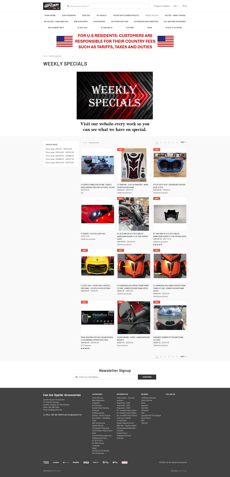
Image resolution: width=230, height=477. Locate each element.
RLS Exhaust (102, 15)
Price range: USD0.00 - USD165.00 (59, 149)
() (185, 6)
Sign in (158, 6)
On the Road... (122, 421)
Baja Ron (144, 405)
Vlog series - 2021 (123, 405)
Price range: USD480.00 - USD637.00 (60, 159)
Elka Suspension (69, 15)
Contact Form (122, 433)
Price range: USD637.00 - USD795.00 (60, 163)
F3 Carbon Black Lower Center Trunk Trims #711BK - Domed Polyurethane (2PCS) (169, 288)
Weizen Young (182, 471)
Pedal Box (86, 15)
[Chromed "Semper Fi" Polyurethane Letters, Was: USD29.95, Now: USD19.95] (170, 317)
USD (175, 6)
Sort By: (85, 143)
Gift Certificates (98, 453)
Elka (142, 413)
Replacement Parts (56, 28)
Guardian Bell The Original (151, 415)
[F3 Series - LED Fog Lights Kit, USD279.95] (97, 214)
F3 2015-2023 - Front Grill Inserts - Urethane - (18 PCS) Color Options (96, 287)
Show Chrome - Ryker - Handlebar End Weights (133, 338)
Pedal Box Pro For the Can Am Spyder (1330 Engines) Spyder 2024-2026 (97, 338)
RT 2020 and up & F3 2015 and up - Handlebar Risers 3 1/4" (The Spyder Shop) (132, 236)
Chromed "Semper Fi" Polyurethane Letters (168, 338)
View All (144, 423)
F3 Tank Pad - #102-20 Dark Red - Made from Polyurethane (132, 186)
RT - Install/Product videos (127, 410)
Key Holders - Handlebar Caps (56, 22)
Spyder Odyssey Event (125, 423)
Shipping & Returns (124, 436)
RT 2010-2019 (82, 28)
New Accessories (81, 22)
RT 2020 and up (106, 28)
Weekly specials (152, 15)
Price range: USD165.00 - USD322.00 (60, 152)
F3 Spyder (130, 28)
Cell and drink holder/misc (175, 22)
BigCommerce (56, 471)
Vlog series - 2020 (123, 408)
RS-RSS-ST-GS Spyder (174, 28)
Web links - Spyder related (126, 426)
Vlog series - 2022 (123, 403)
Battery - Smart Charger (175, 15)
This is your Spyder (124, 418)
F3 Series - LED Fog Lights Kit (93, 234)
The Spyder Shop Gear (119, 22)
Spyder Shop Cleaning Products (126, 15)
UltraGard (145, 410)
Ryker (149, 28)
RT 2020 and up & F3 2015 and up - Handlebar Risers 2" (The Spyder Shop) (169, 235)
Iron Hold (144, 408)
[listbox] (97, 143)
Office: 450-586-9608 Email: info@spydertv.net (63, 415)
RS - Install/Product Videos (127, 415)
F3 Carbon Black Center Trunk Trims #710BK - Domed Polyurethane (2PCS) (133, 287)
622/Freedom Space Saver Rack (146, 22)
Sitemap (120, 438)
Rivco (143, 403)
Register (166, 6)
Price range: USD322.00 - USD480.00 (60, 156)
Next (183, 142)
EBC (142, 421)
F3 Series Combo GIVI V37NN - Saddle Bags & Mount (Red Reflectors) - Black (98, 186)
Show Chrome (50, 15)
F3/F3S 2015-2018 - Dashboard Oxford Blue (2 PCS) (169, 186)
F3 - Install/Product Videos (127, 413)
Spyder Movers (99, 22)
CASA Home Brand (148, 398)
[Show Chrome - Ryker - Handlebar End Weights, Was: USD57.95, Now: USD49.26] (134, 317)
